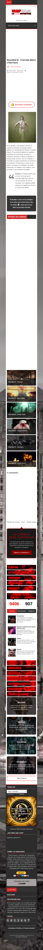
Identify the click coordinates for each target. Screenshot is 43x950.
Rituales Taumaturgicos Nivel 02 (15, 72)
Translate (21, 794)
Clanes (19, 638)
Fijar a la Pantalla (21, 553)
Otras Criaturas (22, 778)
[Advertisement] (21, 42)
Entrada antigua (31, 522)
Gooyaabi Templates (21, 937)
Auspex (19, 649)
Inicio (23, 522)
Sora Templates (20, 935)
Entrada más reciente (13, 522)
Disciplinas (20, 616)
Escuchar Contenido (21, 104)
